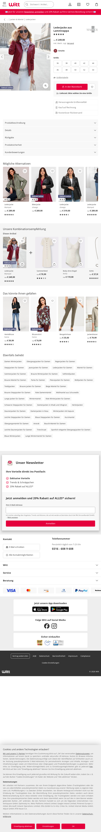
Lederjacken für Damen (62, 367)
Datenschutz (44, 656)
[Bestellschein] (78, 4)
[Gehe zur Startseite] (14, 4)
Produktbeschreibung (15, 122)
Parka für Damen (38, 380)
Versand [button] (70, 43)
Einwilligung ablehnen (23, 826)
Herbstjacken (77, 405)
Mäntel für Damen (84, 367)
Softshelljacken (69, 374)
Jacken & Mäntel (17, 19)
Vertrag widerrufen (20, 656)
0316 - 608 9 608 (62, 548)
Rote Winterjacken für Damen (58, 398)
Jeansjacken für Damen (38, 367)
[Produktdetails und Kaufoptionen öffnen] (22, 264)
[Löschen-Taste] (51, 4)
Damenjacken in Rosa (39, 411)
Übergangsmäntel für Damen (16, 423)
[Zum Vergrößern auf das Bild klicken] (46, 86)
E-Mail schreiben (15, 548)
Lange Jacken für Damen (14, 398)
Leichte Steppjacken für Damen (17, 417)
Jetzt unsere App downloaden (50, 603)
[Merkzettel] (87, 4)
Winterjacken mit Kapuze (63, 411)
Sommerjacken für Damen (15, 374)
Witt (5, 565)
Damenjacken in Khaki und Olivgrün (52, 405)
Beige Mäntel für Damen (56, 386)
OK (73, 826)
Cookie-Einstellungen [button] (50, 663)
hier (91, 766)
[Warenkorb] (96, 4)
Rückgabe (9, 137)
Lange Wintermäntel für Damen (38, 436)
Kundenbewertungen (15, 152)
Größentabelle (62, 77)
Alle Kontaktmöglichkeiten (21, 555)
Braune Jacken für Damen (30, 386)
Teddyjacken (9, 386)
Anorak (36, 423)
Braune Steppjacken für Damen (17, 392)
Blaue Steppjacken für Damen (47, 417)
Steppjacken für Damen (14, 367)
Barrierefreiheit (58, 656)
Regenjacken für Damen (65, 361)
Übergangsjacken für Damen (38, 361)
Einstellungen (48, 826)
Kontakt (7, 539)
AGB (34, 656)
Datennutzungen (83, 753)
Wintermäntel (35, 398)
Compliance (85, 656)
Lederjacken (31, 19)
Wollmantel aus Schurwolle (67, 392)
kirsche (61, 51)
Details (8, 130)
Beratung (8, 580)
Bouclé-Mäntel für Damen (55, 423)
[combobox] (42, 4)
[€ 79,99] (47, 252)
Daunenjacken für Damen (15, 411)
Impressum (73, 656)
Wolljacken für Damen (84, 380)
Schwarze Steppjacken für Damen (18, 405)
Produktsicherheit (13, 145)
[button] (4, 4)
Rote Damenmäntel (43, 392)
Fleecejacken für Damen (60, 380)
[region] (50, 788)
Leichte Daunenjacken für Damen (18, 430)
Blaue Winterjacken (12, 436)
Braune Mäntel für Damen (15, 380)
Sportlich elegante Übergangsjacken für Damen (70, 430)
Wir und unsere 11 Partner (14, 753)
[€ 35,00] (71, 314)
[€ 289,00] (16, 184)
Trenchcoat (41, 430)
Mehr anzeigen (13, 517)
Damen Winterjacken (13, 361)
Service (7, 572)
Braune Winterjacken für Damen (44, 374)
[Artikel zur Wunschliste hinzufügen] (92, 87)
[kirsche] (55, 51)
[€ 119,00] (73, 252)
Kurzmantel (69, 417)
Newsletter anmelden (34, 11)
